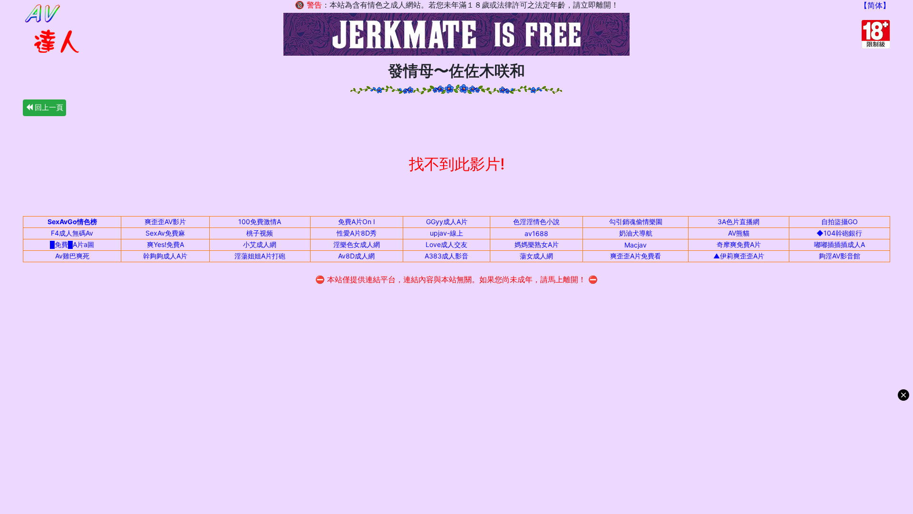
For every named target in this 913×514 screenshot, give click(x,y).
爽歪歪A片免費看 (635, 256)
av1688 (536, 233)
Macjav (635, 245)
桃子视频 (259, 233)
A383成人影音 (446, 256)
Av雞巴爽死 (72, 256)
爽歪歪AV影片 (165, 221)
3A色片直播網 (738, 221)
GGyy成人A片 (446, 221)
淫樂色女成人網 (356, 244)
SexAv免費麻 (165, 233)
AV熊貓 (738, 233)
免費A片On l (356, 221)
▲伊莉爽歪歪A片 (738, 256)
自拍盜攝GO (839, 221)
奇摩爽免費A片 (739, 244)
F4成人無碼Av (72, 233)
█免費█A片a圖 (72, 244)
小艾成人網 (259, 244)
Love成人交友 (446, 244)
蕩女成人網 (536, 256)
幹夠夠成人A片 (165, 256)
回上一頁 (48, 107)
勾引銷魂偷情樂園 (635, 221)
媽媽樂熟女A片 (537, 244)
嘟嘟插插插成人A (839, 244)
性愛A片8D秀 (357, 233)
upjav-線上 (446, 233)
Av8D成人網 (356, 256)
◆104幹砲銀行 (839, 233)
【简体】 (875, 5)
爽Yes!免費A (165, 244)
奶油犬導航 (635, 233)
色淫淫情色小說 (536, 221)
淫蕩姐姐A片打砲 (259, 256)
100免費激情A (259, 221)
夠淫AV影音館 (839, 256)
